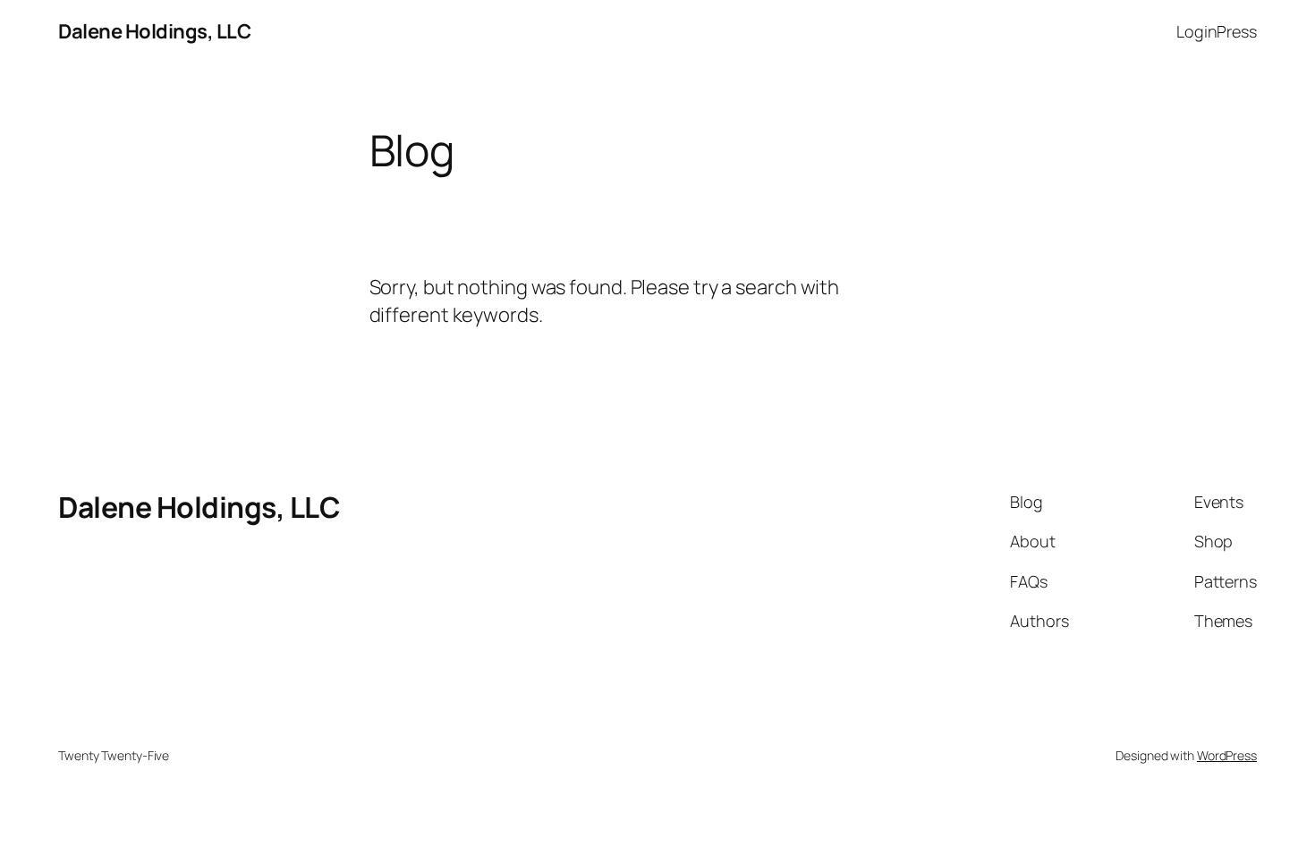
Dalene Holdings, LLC (154, 31)
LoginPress (1216, 31)
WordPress (1227, 755)
